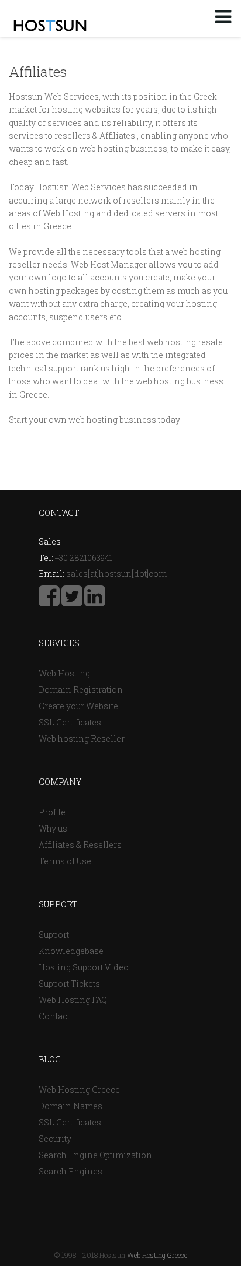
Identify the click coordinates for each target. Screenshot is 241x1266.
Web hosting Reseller (82, 738)
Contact (54, 1016)
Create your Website (78, 705)
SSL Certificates (70, 722)
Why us (53, 828)
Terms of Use (65, 861)
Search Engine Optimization (95, 1154)
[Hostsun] (71, 601)
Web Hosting (64, 673)
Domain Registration (81, 689)
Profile (52, 812)
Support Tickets (69, 983)
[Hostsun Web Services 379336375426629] (49, 601)
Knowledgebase (71, 950)
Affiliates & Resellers (80, 844)
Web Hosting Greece (79, 1089)
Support (54, 934)
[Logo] (50, 25)
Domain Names (70, 1105)
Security (55, 1138)
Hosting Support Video (84, 967)
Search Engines (70, 1171)
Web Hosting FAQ (73, 999)
